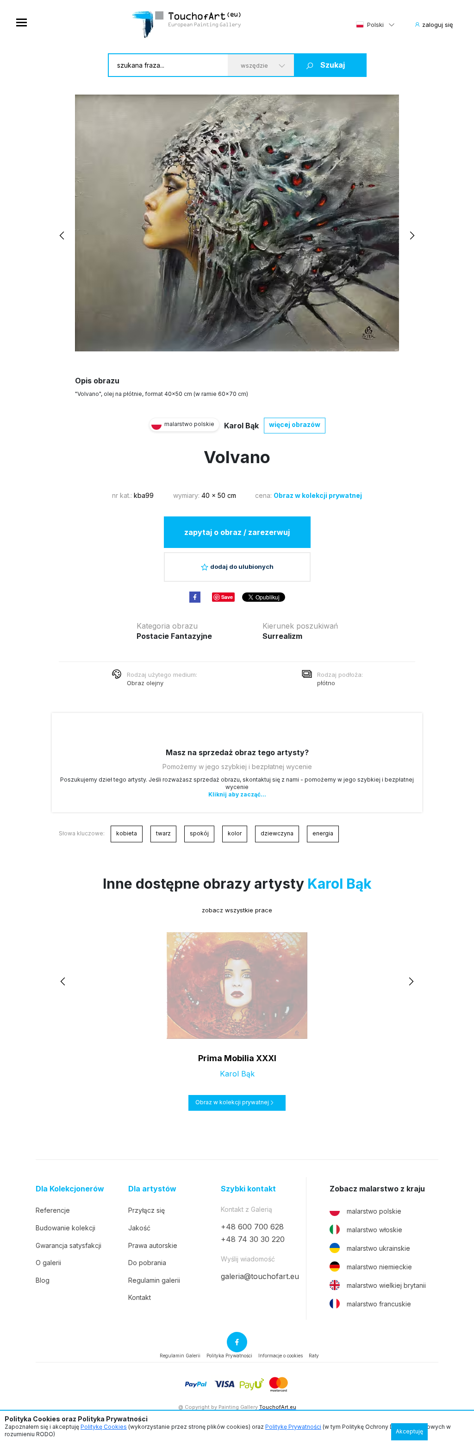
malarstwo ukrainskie (378, 1248)
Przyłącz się (146, 1210)
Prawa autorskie (152, 1245)
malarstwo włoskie (374, 1230)
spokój (199, 833)
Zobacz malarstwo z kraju (377, 1188)
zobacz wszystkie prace (237, 910)
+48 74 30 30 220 (253, 1239)
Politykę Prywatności (293, 1426)
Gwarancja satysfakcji (68, 1245)
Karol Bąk (241, 425)
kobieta (126, 833)
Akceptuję (409, 1431)
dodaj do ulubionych (242, 566)
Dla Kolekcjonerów (70, 1188)
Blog (43, 1280)
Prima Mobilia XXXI (237, 1058)
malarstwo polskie (374, 1211)
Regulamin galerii (154, 1280)
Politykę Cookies (104, 1426)
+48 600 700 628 (252, 1226)
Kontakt (139, 1297)
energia (322, 833)
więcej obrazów (294, 424)
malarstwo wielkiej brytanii (386, 1285)
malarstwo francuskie (379, 1304)
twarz (163, 833)
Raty (314, 1355)
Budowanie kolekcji (65, 1228)
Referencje (53, 1210)
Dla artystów (152, 1188)
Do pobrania (147, 1263)
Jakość (139, 1228)
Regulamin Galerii (180, 1355)
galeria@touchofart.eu (260, 1276)
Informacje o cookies (280, 1355)
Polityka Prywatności (229, 1355)
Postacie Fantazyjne (174, 636)
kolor (235, 833)
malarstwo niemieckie (379, 1267)
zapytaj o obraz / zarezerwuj (237, 532)
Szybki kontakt (248, 1188)
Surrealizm (282, 636)
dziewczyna (277, 833)
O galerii (48, 1263)
